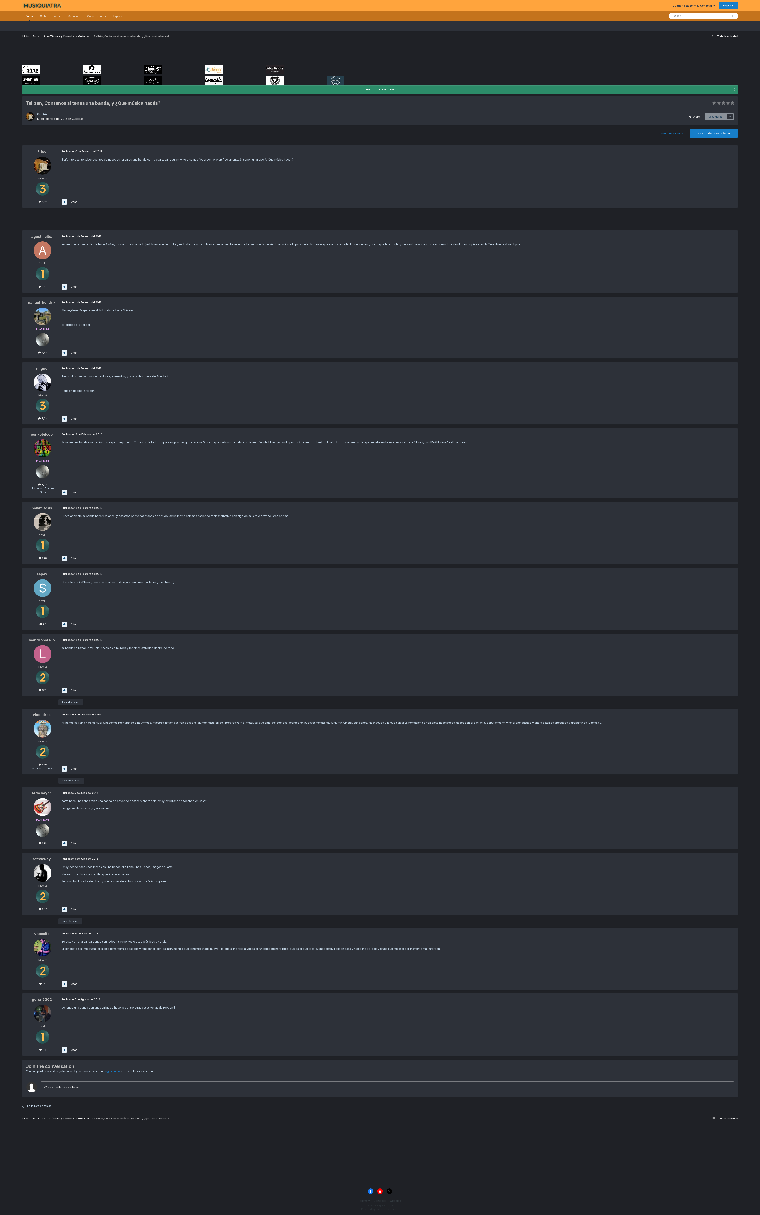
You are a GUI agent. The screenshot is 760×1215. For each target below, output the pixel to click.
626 (44, 764)
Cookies (395, 1200)
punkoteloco (42, 434)
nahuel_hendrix (41, 302)
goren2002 (42, 999)
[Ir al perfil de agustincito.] (42, 250)
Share (695, 116)
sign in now (112, 1071)
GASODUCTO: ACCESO (380, 89)
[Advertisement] (94, 53)
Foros (29, 16)
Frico (45, 114)
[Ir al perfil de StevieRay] (42, 873)
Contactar (380, 1200)
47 (44, 624)
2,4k (44, 352)
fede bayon (42, 793)
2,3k (44, 418)
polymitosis (42, 508)
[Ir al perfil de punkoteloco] (42, 448)
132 (43, 286)
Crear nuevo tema (671, 133)
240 (44, 558)
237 (44, 909)
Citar (74, 201)
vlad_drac (42, 715)
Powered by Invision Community (380, 1209)
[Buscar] (733, 16)
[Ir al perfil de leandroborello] (42, 654)
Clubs (43, 16)
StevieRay (42, 859)
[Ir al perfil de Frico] (30, 116)
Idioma (363, 1200)
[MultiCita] (64, 202)
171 (44, 983)
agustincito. (41, 236)
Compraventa (96, 16)
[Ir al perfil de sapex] (42, 588)
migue (41, 368)
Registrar (728, 5)
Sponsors (74, 16)
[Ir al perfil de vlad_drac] (42, 729)
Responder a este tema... (63, 1087)
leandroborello (42, 640)
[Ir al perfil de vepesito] (42, 947)
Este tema (718, 15)
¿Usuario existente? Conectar (693, 5)
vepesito (41, 934)
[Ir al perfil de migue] (42, 382)
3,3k (44, 484)
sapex (42, 574)
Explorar (118, 16)
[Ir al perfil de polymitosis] (42, 522)
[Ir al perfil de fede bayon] (42, 807)
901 (43, 690)
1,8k (44, 201)
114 (44, 1049)
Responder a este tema (714, 133)
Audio (57, 16)
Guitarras (77, 118)
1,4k (44, 843)
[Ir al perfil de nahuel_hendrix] (42, 316)
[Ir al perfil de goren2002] (42, 1013)
